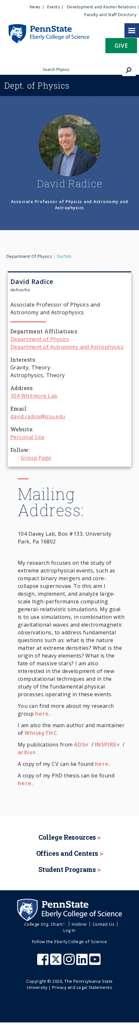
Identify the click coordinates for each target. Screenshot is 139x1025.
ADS (79, 744)
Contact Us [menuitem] (103, 924)
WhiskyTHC (41, 733)
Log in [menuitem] (69, 930)
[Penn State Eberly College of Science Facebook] (43, 962)
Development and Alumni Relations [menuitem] (101, 7)
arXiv (25, 752)
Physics (37, 85)
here (42, 713)
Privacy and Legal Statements (82, 987)
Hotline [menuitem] (79, 924)
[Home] (45, 27)
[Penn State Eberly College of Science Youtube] (95, 962)
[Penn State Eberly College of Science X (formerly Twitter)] (56, 962)
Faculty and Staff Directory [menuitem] (110, 14)
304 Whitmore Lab (34, 395)
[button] (121, 47)
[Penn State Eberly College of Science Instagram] (69, 962)
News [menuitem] (35, 7)
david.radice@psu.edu (37, 416)
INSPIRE (106, 744)
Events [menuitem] (53, 7)
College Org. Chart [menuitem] (43, 924)
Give (121, 45)
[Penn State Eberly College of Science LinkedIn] (82, 962)
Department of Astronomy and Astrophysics (66, 346)
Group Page (36, 457)
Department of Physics (29, 256)
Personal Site (27, 437)
